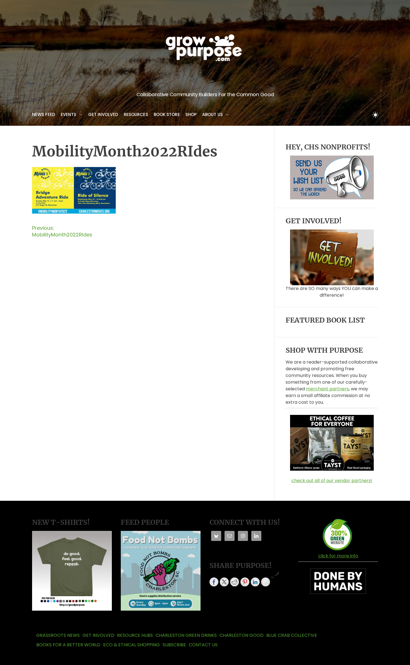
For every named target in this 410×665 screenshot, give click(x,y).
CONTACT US (203, 645)
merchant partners (327, 389)
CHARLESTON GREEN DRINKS (186, 635)
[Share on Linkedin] (255, 581)
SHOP (191, 114)
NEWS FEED (43, 114)
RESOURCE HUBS (135, 635)
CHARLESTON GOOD (242, 635)
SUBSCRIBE (174, 645)
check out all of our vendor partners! (331, 480)
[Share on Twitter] (224, 581)
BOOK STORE (167, 114)
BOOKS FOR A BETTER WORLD (68, 645)
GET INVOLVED (103, 114)
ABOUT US (212, 114)
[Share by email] (265, 581)
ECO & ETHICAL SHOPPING (131, 645)
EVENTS (68, 114)
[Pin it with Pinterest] (244, 581)
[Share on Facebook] (213, 581)
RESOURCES (136, 114)
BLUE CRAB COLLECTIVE (291, 635)
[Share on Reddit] (234, 581)
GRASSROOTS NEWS (58, 635)
